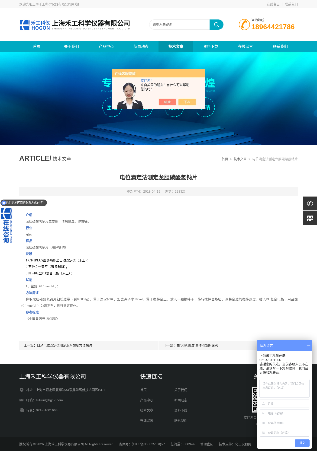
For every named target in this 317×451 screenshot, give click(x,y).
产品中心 (106, 46)
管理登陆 (206, 444)
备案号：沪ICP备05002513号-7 (142, 444)
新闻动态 (141, 46)
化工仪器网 (243, 444)
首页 (36, 46)
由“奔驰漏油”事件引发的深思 (197, 345)
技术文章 (175, 46)
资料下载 (210, 46)
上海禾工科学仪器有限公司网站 (55, 4)
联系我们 (291, 4)
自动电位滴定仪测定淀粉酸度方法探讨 (64, 345)
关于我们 (71, 46)
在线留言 (273, 4)
